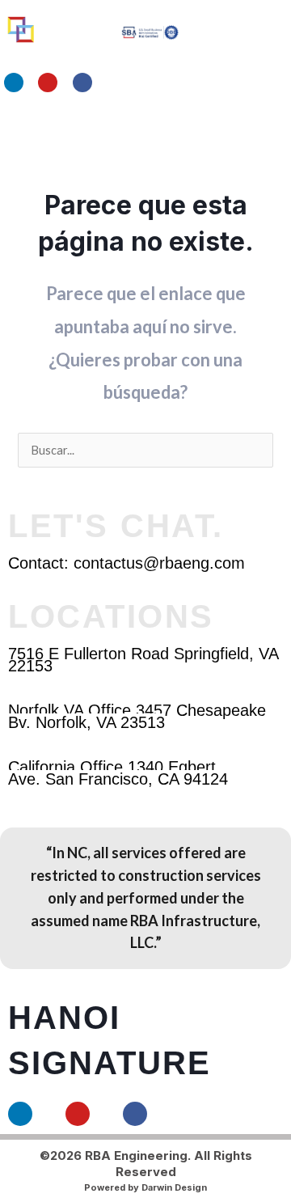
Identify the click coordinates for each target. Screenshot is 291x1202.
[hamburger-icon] (224, 131)
